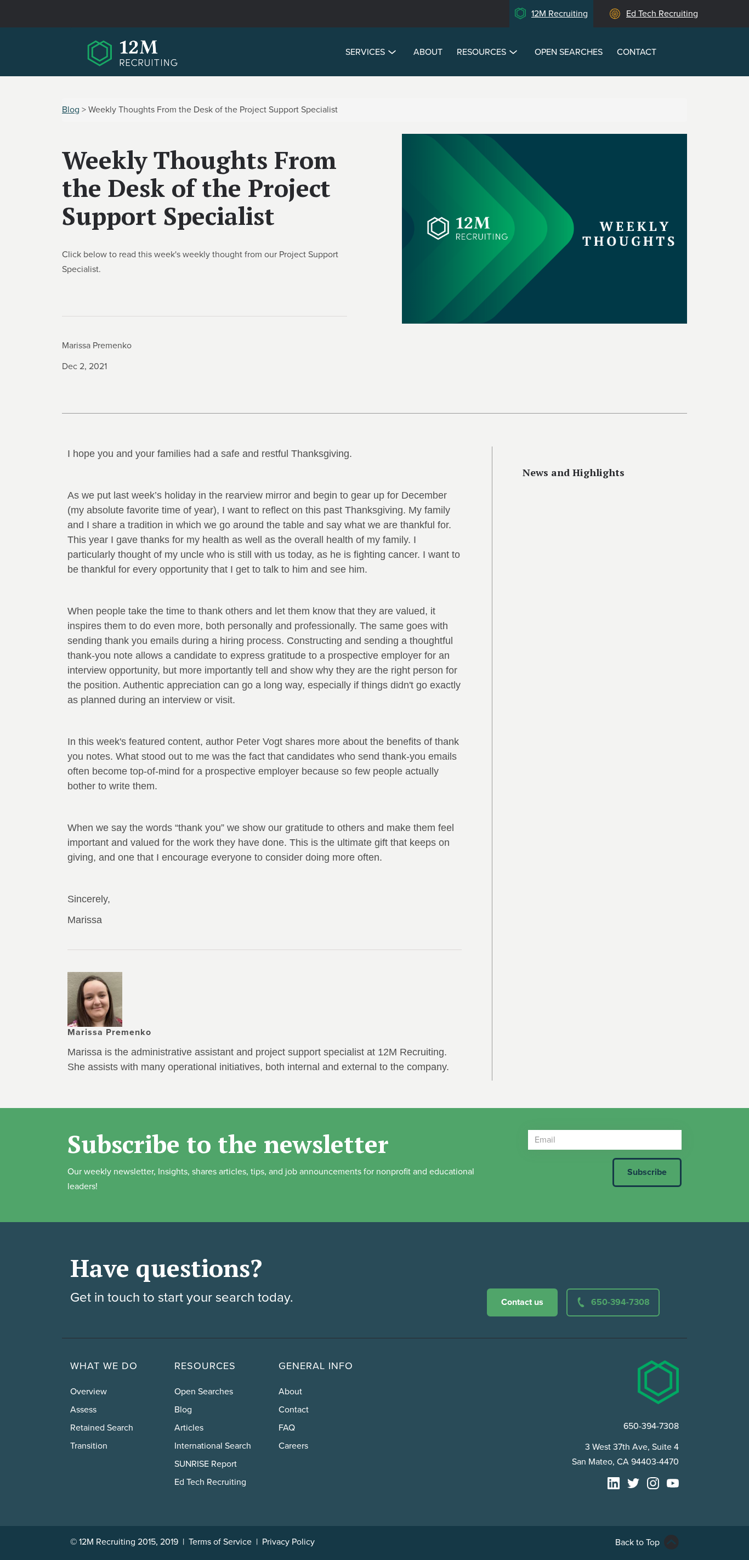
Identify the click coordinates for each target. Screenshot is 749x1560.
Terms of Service (220, 1541)
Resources (481, 52)
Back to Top (637, 1542)
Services (365, 52)
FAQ (287, 1427)
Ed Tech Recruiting (662, 13)
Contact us (522, 1302)
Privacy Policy (288, 1541)
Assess (83, 1409)
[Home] (134, 50)
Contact (636, 52)
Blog (71, 109)
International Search (212, 1445)
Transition (88, 1445)
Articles (188, 1427)
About (427, 52)
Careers (293, 1445)
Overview (88, 1391)
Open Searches (569, 52)
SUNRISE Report (205, 1464)
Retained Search (101, 1427)
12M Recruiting (559, 13)
